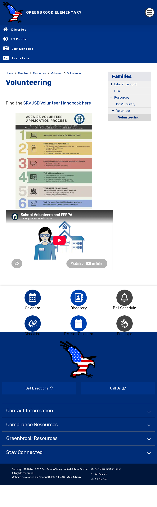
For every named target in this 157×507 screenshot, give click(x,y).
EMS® (61, 477)
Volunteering (74, 73)
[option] (33, 298)
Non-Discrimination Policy (107, 469)
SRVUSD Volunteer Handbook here (57, 103)
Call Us (115, 388)
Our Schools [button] (22, 49)
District (18, 29)
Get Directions (37, 388)
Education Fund (125, 84)
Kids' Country (125, 104)
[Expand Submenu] (111, 84)
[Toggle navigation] (149, 12)
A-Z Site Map (100, 479)
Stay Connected (24, 452)
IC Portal (19, 39)
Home (9, 73)
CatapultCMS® (46, 477)
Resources (39, 73)
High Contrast (100, 474)
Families (23, 73)
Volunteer (56, 73)
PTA (117, 91)
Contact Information (29, 410)
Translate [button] (20, 58)
